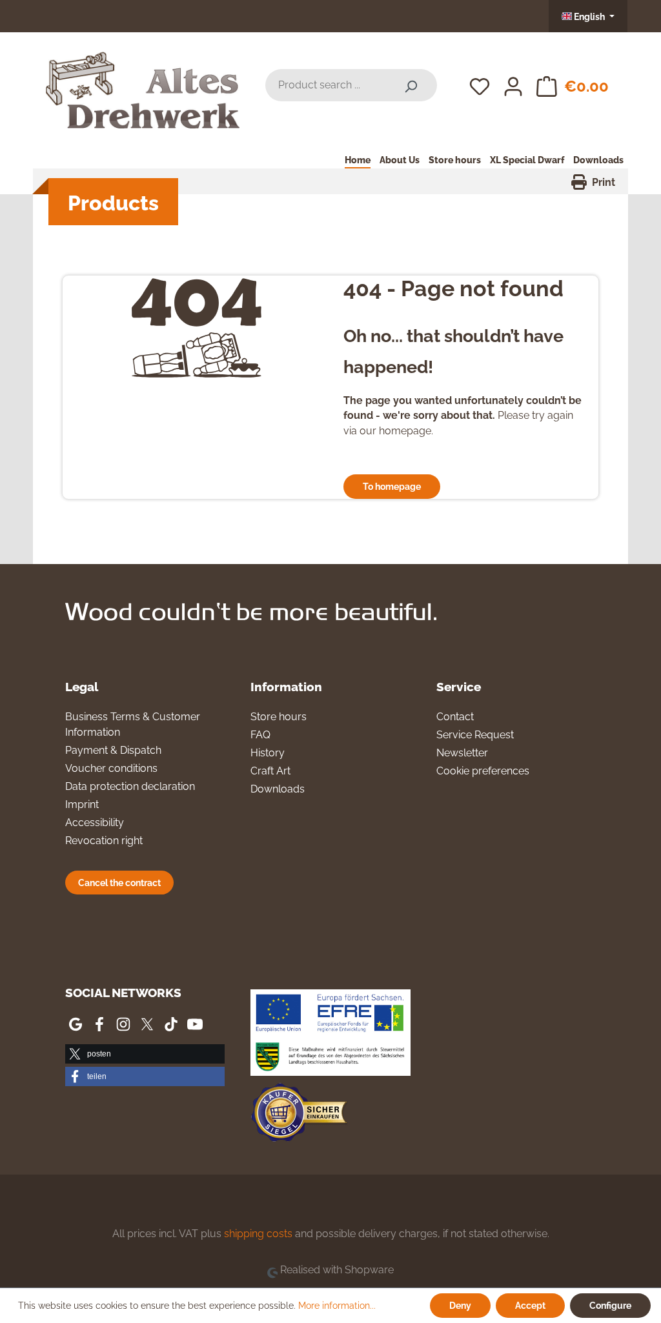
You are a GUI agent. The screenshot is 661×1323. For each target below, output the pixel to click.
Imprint (82, 804)
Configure (610, 1305)
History (267, 753)
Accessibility (94, 822)
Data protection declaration (130, 786)
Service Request (475, 735)
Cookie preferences (482, 771)
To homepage (392, 486)
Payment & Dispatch (113, 750)
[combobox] (325, 85)
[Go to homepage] (142, 82)
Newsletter (462, 753)
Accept (530, 1305)
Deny (460, 1305)
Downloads (277, 789)
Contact (455, 717)
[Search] (410, 85)
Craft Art (270, 771)
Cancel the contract (119, 882)
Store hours (278, 717)
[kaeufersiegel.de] (298, 1115)
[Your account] (513, 85)
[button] (145, 1054)
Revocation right (104, 840)
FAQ (260, 735)
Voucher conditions (111, 768)
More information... (337, 1305)
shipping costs (258, 1233)
